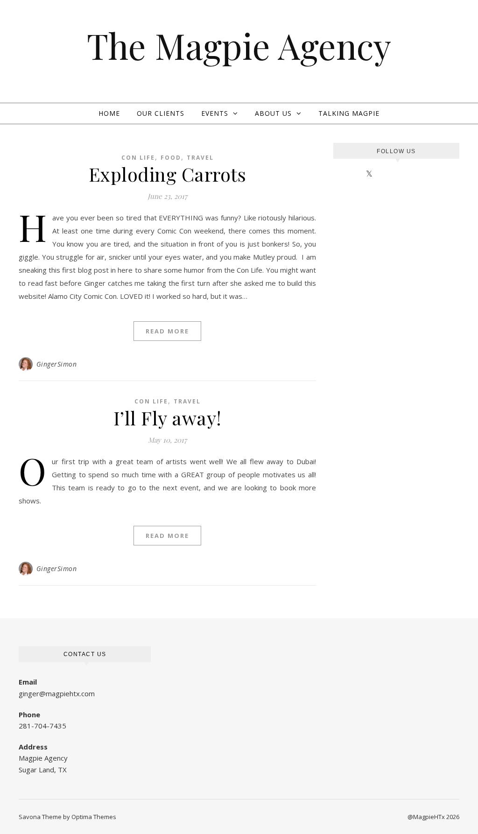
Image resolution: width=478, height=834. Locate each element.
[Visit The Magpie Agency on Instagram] (347, 173)
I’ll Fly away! (167, 417)
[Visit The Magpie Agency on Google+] (358, 173)
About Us (273, 113)
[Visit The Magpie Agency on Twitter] (369, 173)
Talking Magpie (349, 113)
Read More (167, 331)
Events (214, 113)
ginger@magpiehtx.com (57, 693)
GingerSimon (56, 364)
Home (109, 113)
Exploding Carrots (167, 174)
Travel (200, 158)
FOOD (171, 158)
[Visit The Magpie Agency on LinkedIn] (336, 173)
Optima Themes (93, 817)
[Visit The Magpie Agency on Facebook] (381, 173)
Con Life (138, 158)
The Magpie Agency (239, 45)
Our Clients (160, 113)
